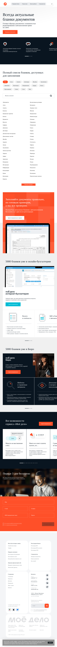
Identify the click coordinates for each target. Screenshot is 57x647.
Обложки (32, 119)
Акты (11, 81)
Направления (26, 85)
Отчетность (32, 142)
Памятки (32, 147)
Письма (32, 159)
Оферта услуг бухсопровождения (22, 626)
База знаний (33, 561)
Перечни (32, 156)
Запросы (5, 153)
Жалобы (35, 81)
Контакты (10, 581)
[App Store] (13, 609)
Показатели (32, 167)
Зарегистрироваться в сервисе (15, 218)
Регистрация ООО (34, 550)
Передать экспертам (12, 552)
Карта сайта (42, 630)
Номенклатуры (33, 116)
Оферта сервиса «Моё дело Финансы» (33, 626)
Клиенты (10, 587)
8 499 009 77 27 (34, 578)
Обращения (32, 122)
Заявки (4, 156)
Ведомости (5, 119)
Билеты (4, 116)
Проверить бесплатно (10, 32)
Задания (5, 142)
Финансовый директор (12, 567)
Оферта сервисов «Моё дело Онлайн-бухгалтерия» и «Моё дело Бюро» (12, 626)
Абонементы (6, 102)
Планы (31, 162)
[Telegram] (47, 579)
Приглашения (7, 89)
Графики (5, 125)
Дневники (5, 127)
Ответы (32, 133)
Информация (6, 167)
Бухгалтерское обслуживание (14, 554)
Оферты (32, 145)
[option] (14, 47)
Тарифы (9, 548)
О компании (11, 574)
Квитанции (16, 85)
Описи (41, 85)
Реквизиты (10, 578)
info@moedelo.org (34, 589)
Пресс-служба (11, 585)
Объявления (33, 125)
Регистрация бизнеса (36, 543)
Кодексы (5, 179)
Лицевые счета (33, 108)
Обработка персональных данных (12, 631)
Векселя (5, 122)
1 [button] (27, 340)
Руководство (10, 583)
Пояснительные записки (36, 176)
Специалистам (42, 3)
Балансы (5, 110)
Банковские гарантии (8, 113)
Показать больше (28, 184)
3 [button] (31, 340)
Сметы (16, 89)
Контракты (32, 105)
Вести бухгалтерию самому (14, 543)
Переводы (32, 153)
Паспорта (32, 150)
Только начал (24, 3)
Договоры (26, 81)
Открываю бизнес (15, 3)
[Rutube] (47, 587)
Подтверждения (34, 164)
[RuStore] (17, 609)
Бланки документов (35, 558)
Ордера (34, 85)
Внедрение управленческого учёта (15, 565)
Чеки (30, 89)
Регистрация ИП (34, 545)
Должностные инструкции (9, 133)
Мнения (32, 110)
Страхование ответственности (21, 631)
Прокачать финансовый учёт (14, 562)
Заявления (6, 85)
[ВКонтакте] (47, 583)
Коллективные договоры (36, 102)
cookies (15, 641)
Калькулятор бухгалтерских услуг (14, 558)
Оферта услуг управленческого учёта (43, 626)
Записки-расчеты (7, 150)
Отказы (32, 139)
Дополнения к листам (8, 136)
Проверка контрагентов (35, 556)
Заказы (4, 145)
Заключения (43, 81)
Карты (4, 173)
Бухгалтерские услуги (12, 556)
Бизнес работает (33, 3)
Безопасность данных (32, 630)
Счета (23, 89)
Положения (32, 173)
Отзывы (32, 136)
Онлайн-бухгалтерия (12, 545)
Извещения (5, 162)
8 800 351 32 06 (34, 585)
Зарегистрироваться (13, 304)
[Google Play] (9, 609)
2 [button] (29, 340)
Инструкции (6, 164)
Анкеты (18, 81)
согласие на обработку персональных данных (14, 523)
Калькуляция (6, 170)
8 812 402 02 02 (34, 581)
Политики (32, 170)
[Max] (47, 575)
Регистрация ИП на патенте (36, 548)
